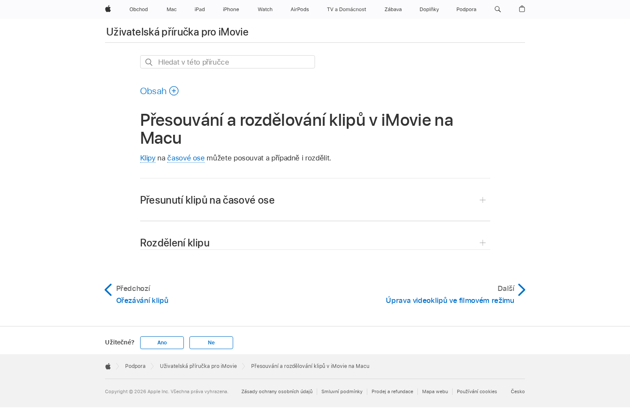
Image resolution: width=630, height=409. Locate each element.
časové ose (185, 158)
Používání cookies (477, 391)
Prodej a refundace (392, 391)
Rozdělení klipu (175, 243)
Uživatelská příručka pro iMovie (177, 32)
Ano (162, 343)
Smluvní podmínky (342, 391)
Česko (518, 391)
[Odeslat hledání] (149, 62)
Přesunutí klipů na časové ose (207, 200)
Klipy (148, 158)
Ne (211, 343)
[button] (497, 9)
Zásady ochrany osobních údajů (276, 391)
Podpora (135, 366)
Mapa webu (435, 391)
